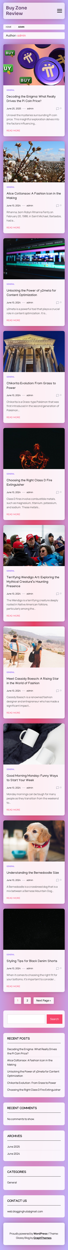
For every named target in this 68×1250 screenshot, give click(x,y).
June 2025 (13, 1146)
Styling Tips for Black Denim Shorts (32, 961)
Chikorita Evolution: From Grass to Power (31, 1083)
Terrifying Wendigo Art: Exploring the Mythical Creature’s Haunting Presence (33, 582)
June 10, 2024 (14, 205)
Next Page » (43, 1000)
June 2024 (13, 1153)
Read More (13, 131)
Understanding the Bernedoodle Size (33, 873)
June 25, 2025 (14, 108)
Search (54, 1019)
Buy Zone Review (16, 10)
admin (30, 108)
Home (8, 26)
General (11, 90)
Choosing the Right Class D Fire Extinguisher (34, 1090)
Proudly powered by (29, 1233)
